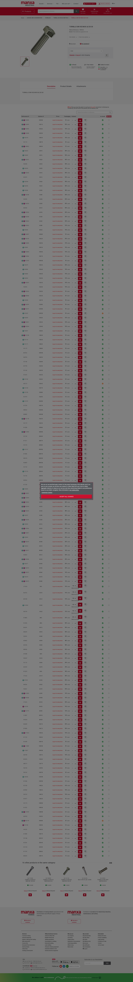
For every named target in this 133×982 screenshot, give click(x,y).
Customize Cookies (47, 492)
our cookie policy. (74, 490)
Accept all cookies (67, 496)
